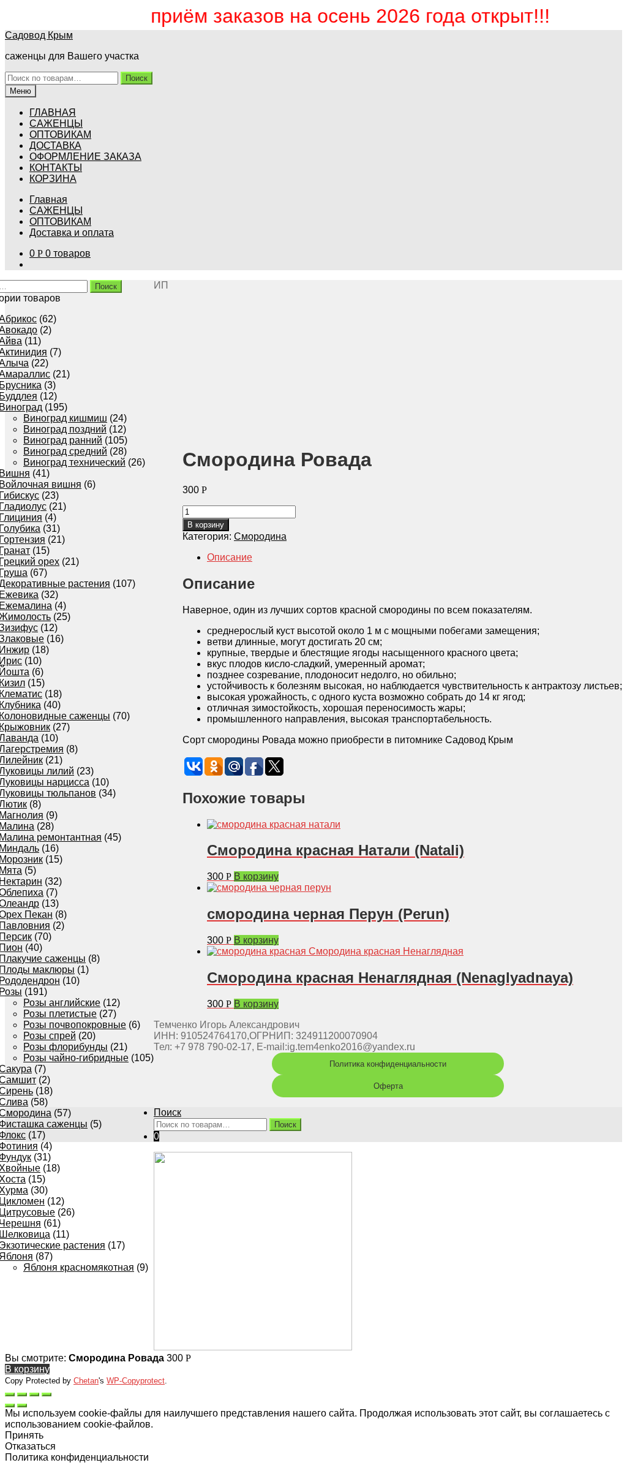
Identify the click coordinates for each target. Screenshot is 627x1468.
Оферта (388, 1086)
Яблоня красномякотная (78, 1267)
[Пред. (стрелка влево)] (10, 1405)
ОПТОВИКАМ (60, 134)
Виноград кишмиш (65, 418)
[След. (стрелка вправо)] (22, 1405)
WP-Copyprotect (136, 1380)
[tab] (414, 557)
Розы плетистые (60, 1013)
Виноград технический (74, 462)
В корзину (205, 524)
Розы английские (61, 1002)
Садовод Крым (39, 35)
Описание (229, 557)
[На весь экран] (34, 1394)
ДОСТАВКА (55, 145)
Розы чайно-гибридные (76, 1058)
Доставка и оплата (71, 232)
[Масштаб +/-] (46, 1394)
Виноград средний (65, 451)
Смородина (260, 536)
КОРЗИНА (53, 178)
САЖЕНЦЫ (56, 123)
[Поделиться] (22, 1394)
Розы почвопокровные (74, 1025)
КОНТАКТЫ (55, 167)
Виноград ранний (62, 440)
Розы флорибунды (65, 1047)
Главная (48, 199)
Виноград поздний (65, 429)
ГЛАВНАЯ (52, 112)
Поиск (137, 78)
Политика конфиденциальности (387, 1064)
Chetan (86, 1380)
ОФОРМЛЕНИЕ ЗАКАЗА (85, 156)
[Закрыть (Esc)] (10, 1394)
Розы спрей (49, 1036)
